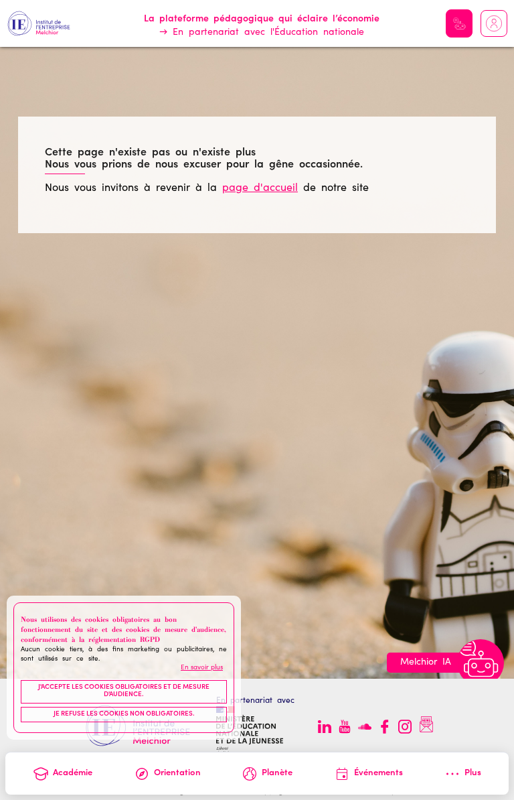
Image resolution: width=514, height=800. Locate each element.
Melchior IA (459, 23)
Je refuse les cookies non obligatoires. (124, 714)
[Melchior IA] (480, 662)
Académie (72, 773)
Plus (472, 773)
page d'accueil (260, 188)
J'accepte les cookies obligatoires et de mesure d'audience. (123, 691)
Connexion (494, 23)
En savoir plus (202, 668)
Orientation (177, 773)
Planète (277, 773)
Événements (378, 773)
